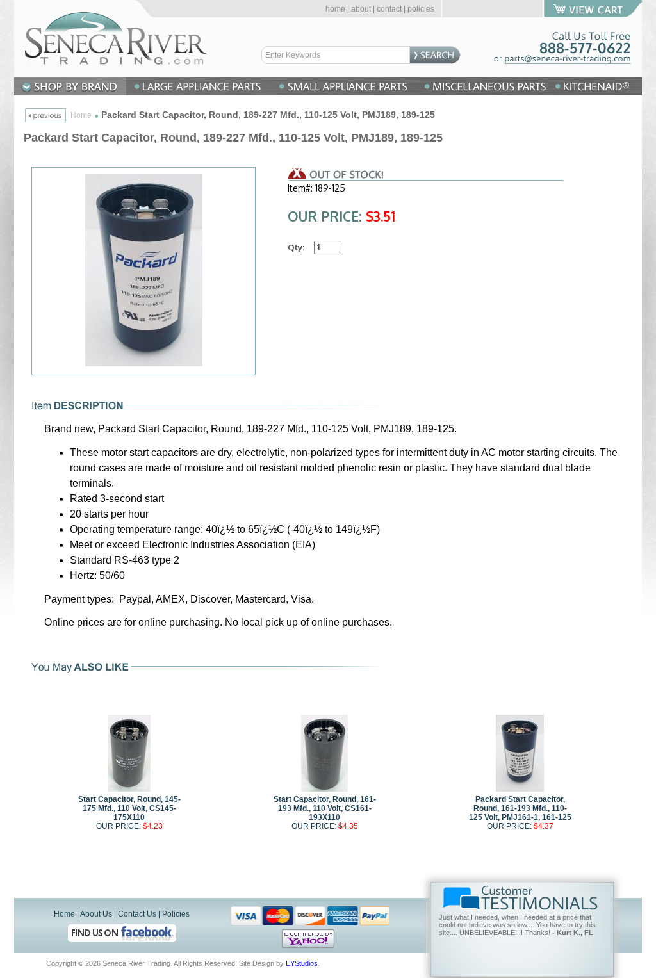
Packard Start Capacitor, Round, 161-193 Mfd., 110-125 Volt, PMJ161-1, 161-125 (520, 808)
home (335, 8)
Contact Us (137, 913)
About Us (96, 913)
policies (420, 8)
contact (389, 8)
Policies (176, 913)
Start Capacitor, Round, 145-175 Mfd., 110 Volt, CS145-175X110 (129, 808)
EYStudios (302, 963)
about (361, 8)
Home (81, 115)
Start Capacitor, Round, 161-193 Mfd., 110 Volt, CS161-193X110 (325, 808)
